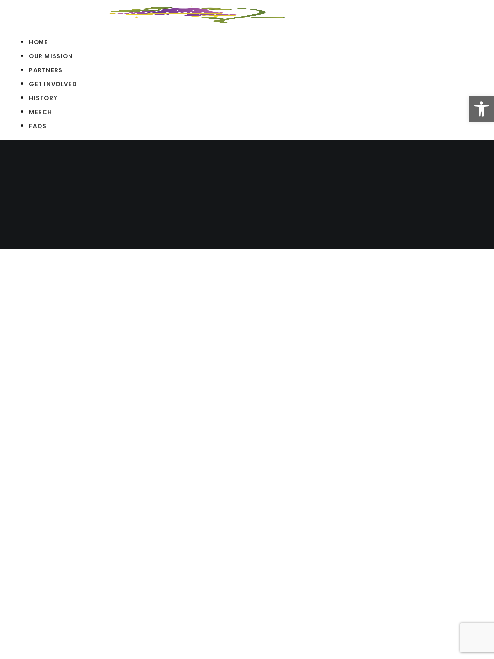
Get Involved (53, 84)
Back (37, 242)
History (43, 98)
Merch (40, 112)
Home (38, 42)
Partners (46, 70)
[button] (481, 109)
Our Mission (51, 56)
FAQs (37, 126)
